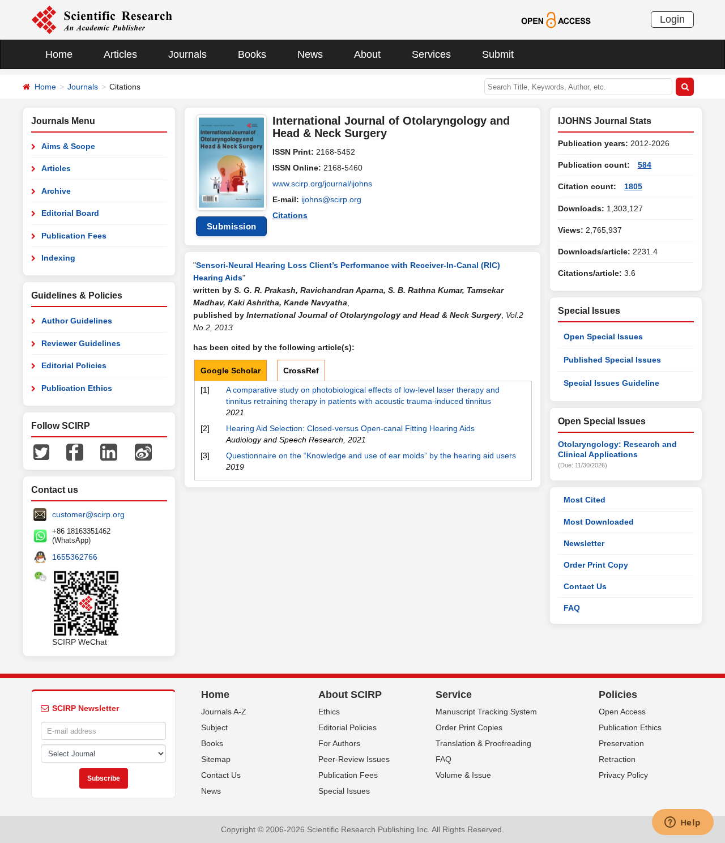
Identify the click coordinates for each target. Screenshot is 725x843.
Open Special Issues (603, 336)
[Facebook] (74, 451)
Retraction (617, 759)
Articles (120, 54)
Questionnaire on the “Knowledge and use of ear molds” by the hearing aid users (371, 455)
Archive (56, 190)
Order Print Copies (469, 727)
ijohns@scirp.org (331, 199)
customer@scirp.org (88, 514)
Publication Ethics (76, 388)
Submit (498, 54)
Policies (618, 694)
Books (252, 54)
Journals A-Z (223, 711)
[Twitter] (41, 451)
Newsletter (584, 543)
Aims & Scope (68, 146)
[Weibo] (143, 451)
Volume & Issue (463, 775)
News (310, 54)
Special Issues (344, 790)
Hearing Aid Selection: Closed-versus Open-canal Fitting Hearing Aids (350, 428)
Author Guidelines (76, 320)
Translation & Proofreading (483, 743)
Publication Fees (73, 235)
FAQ (572, 607)
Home (58, 54)
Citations (290, 215)
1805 (633, 186)
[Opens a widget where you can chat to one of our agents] (682, 823)
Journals (187, 54)
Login (672, 19)
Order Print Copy (596, 564)
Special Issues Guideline (611, 383)
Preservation (621, 743)
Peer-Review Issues (354, 759)
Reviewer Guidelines (81, 343)
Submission (232, 226)
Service (454, 694)
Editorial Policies (73, 365)
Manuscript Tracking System (486, 711)
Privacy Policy (623, 775)
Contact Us (585, 586)
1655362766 (74, 556)
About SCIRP (350, 694)
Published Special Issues (612, 359)
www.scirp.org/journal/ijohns (322, 183)
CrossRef (301, 370)
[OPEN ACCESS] (556, 19)
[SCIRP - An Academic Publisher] (101, 19)
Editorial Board (70, 213)
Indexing (58, 257)
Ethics (329, 711)
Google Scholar (231, 370)
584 (644, 164)
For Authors (339, 743)
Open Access (622, 711)
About (367, 54)
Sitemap (216, 759)
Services (431, 54)
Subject (214, 727)
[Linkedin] (108, 451)
